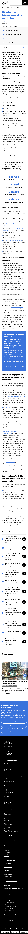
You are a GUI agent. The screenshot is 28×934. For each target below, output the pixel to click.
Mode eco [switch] (25, 3)
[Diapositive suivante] (25, 675)
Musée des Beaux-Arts (9, 902)
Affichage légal (7, 854)
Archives (6, 896)
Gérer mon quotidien (9, 860)
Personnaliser (24, 932)
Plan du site (6, 856)
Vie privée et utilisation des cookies (11, 920)
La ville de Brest (7, 843)
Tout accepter (5, 932)
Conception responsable (9, 922)
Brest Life (8, 38)
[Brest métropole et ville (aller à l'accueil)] (8, 744)
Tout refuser (15, 932)
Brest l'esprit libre (10, 42)
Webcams (6, 850)
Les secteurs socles (11, 30)
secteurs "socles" (11, 490)
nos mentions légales (19, 717)
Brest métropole (7, 841)
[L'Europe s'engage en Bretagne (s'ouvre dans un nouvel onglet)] (8, 754)
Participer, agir (7, 870)
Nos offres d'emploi (8, 876)
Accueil (3, 7)
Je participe (6, 894)
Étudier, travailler (8, 863)
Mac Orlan (6, 900)
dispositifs (9, 407)
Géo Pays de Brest (8, 908)
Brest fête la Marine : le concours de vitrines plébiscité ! (15, 682)
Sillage (5, 904)
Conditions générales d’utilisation (11, 914)
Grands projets (7, 845)
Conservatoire (7, 898)
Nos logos (6, 918)
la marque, (17, 307)
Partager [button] (4, 23)
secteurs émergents (11, 503)
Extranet (6, 885)
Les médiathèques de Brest (10, 906)
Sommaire (6, 47)
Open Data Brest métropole (10, 910)
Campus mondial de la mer (12, 240)
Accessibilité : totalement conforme (13, 888)
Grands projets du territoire (13, 7)
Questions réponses (11, 881)
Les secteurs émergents (13, 34)
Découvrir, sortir (8, 867)
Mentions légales (8, 916)
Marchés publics (7, 852)
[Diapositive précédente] (3, 675)
